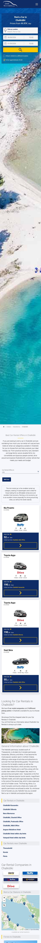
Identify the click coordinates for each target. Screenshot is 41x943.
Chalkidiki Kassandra (10, 805)
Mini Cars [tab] (6, 479)
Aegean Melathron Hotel (12, 830)
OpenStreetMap (34, 929)
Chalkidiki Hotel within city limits (14, 834)
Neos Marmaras (9, 813)
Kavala (5, 852)
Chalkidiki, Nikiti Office (11, 826)
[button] (7, 916)
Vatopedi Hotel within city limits (14, 838)
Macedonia (16, 427)
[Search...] (4, 905)
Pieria (5, 856)
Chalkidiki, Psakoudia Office (13, 822)
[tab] (20, 590)
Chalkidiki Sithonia (9, 809)
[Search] (20, 49)
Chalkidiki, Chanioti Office (12, 817)
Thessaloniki (7, 848)
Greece (9, 427)
